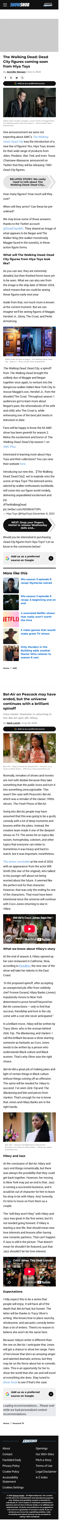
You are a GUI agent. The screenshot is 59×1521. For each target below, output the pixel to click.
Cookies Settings (13, 1487)
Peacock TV (18, 1423)
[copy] (22, 78)
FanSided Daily (12, 1460)
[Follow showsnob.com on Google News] (51, 558)
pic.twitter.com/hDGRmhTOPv (22, 509)
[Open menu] (5, 5)
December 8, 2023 (43, 513)
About (6, 1448)
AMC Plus (9, 446)
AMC (15, 668)
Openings (42, 1448)
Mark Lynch (13, 723)
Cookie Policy (11, 1471)
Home (6, 668)
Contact (7, 1454)
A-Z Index (42, 1477)
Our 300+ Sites (45, 1454)
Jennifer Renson (16, 72)
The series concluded (16, 861)
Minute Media (18, 1496)
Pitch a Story (43, 1460)
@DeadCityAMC (13, 228)
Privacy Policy (11, 1465)
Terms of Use (44, 1465)
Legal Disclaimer (46, 1471)
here (23, 463)
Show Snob (10, 1382)
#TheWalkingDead (14, 504)
